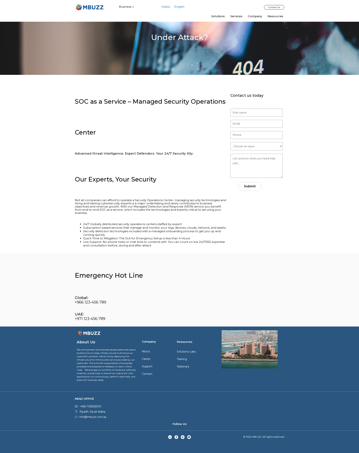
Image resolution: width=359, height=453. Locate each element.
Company (255, 16)
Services (236, 16)
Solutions (218, 16)
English (179, 6)
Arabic (166, 6)
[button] (274, 7)
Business (125, 6)
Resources (275, 16)
